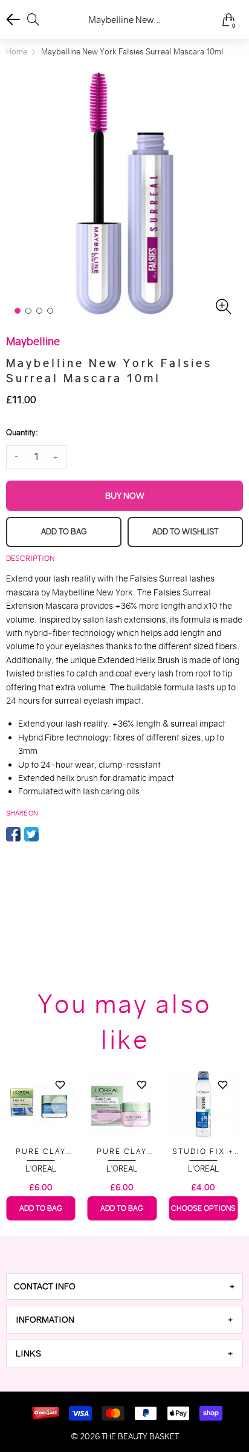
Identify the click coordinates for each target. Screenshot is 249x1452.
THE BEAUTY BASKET (140, 1436)
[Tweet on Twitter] (31, 834)
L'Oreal (40, 1169)
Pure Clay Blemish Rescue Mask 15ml (40, 1152)
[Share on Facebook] (13, 834)
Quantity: (21, 432)
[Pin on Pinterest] (49, 834)
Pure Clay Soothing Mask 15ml (121, 1152)
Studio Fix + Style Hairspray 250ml (203, 1152)
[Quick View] (60, 1106)
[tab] (124, 1286)
